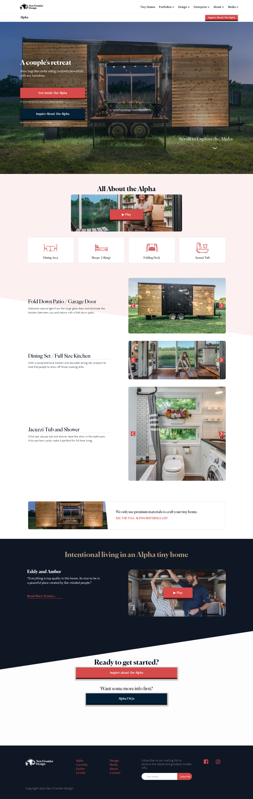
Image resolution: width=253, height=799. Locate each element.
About (114, 769)
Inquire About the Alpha (52, 114)
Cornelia (81, 765)
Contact (115, 773)
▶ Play (126, 214)
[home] (32, 6)
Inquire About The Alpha (221, 17)
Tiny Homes (147, 7)
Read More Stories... (41, 596)
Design (114, 760)
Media (114, 765)
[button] (166, 6)
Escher (80, 769)
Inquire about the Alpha (126, 672)
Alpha (79, 760)
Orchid (80, 773)
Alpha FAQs (126, 698)
